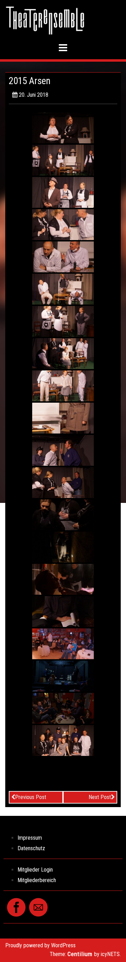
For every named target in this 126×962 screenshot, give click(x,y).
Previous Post (30, 797)
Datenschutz (31, 848)
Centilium (80, 953)
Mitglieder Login (35, 869)
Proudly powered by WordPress (40, 945)
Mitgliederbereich (37, 880)
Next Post (100, 797)
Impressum (30, 837)
